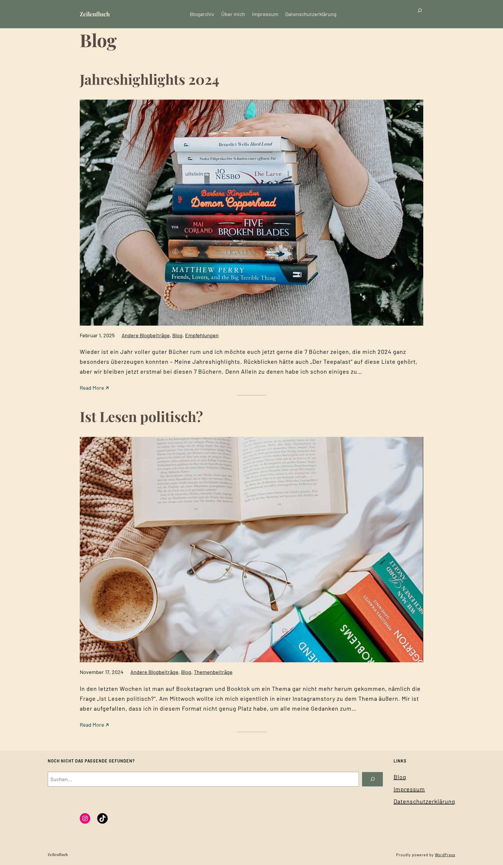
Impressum (409, 788)
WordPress (445, 854)
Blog (177, 335)
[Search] (372, 779)
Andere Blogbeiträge (146, 335)
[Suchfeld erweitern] (419, 14)
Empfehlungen (202, 335)
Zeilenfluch (95, 14)
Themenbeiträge (213, 672)
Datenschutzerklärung (424, 801)
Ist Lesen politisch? (141, 416)
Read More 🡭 (94, 388)
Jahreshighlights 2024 (149, 79)
